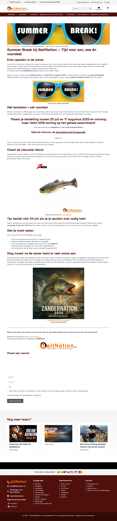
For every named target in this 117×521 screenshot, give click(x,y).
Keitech (64, 497)
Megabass (65, 492)
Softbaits (11, 14)
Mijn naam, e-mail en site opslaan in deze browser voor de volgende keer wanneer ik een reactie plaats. (48, 391)
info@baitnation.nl (18, 486)
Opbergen (39, 501)
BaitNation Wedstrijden (99, 14)
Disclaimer (71, 515)
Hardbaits (22, 14)
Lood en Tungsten (42, 495)
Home (9, 46)
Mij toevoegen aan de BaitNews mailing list (24, 395)
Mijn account (92, 488)
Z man (63, 486)
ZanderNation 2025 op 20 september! (58, 320)
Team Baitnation (17, 496)
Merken (38, 484)
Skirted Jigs (39, 492)
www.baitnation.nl (34, 336)
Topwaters (34, 14)
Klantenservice (96, 2)
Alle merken (65, 484)
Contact (107, 2)
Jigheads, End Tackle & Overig (51, 14)
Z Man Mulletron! (66, 214)
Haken (37, 497)
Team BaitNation (83, 2)
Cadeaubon (71, 14)
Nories (63, 495)
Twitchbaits (39, 490)
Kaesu (63, 490)
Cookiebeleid (49, 515)
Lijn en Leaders (40, 499)
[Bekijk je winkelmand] (107, 8)
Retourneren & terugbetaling (98, 490)
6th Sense (65, 488)
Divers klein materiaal (43, 503)
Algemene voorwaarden (85, 515)
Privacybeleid (60, 515)
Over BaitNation (83, 14)
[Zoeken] (90, 8)
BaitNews (16, 46)
